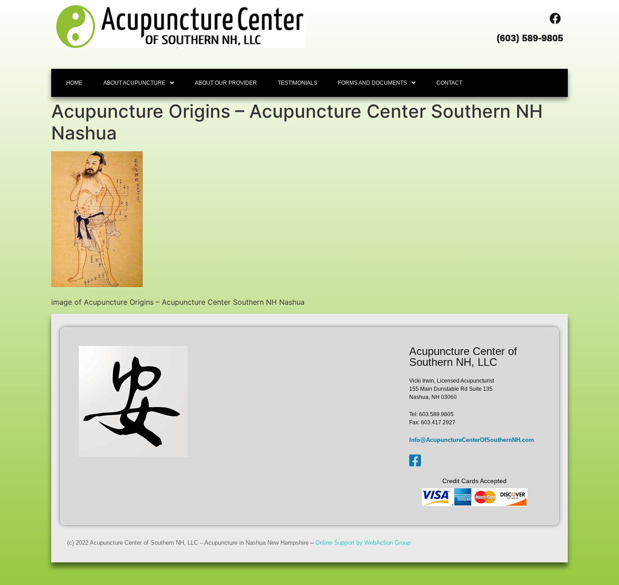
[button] (138, 82)
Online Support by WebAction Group (363, 542)
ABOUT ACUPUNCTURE (134, 83)
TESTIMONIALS (297, 83)
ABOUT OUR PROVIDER (226, 83)
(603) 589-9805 (530, 38)
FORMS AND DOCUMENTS (372, 83)
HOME (74, 83)
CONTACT (449, 83)
